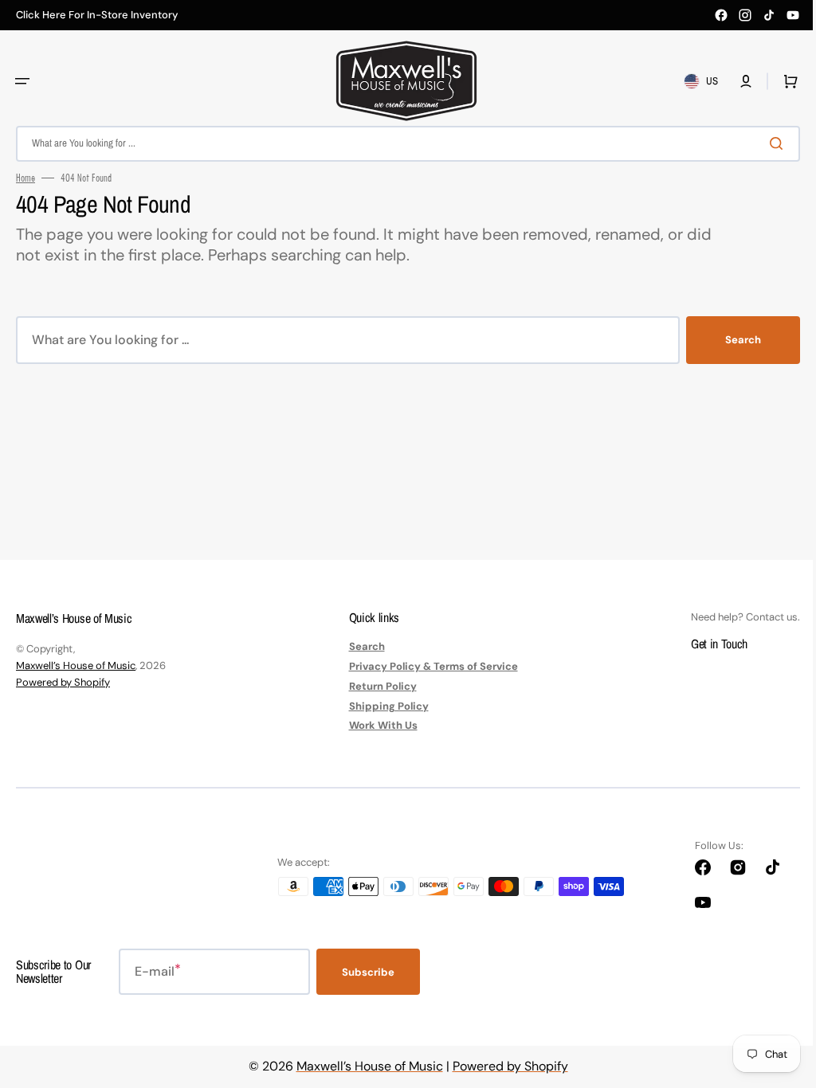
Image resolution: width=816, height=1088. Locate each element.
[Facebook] (721, 15)
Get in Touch (707, 643)
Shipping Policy (382, 706)
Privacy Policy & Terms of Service (427, 666)
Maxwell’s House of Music (75, 665)
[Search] (767, 143)
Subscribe (368, 972)
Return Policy (376, 686)
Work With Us (377, 725)
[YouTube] (793, 15)
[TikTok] (769, 15)
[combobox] (402, 144)
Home (25, 177)
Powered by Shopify (63, 682)
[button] (22, 81)
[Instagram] (745, 15)
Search (731, 339)
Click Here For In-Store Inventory (97, 15)
